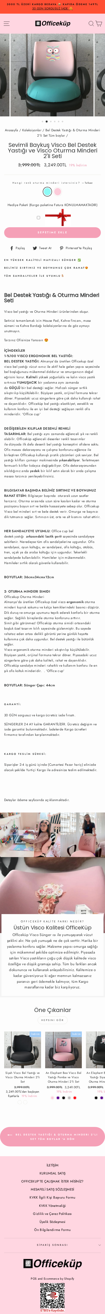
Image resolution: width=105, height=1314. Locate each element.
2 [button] (47, 122)
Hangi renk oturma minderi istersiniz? (52, 183)
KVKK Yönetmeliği (52, 1205)
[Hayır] (19, 1102)
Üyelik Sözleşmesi (53, 1221)
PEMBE (57, 191)
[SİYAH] (63, 1098)
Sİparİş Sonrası (52, 1245)
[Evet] (25, 1102)
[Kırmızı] (75, 1098)
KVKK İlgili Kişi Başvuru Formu (52, 1197)
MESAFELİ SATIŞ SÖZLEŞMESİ (52, 1189)
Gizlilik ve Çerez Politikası (52, 1213)
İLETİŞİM (53, 1165)
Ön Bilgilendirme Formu (52, 1229)
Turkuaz (47, 191)
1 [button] (43, 122)
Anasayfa (11, 130)
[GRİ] (69, 1098)
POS (34, 1278)
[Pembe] (52, 1098)
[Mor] (58, 1098)
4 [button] (55, 122)
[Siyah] (96, 1098)
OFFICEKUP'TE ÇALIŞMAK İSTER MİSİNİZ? (52, 1181)
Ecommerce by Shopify (59, 1278)
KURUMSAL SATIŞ (53, 1173)
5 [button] (59, 122)
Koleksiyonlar (32, 130)
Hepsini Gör (52, 1020)
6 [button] (63, 122)
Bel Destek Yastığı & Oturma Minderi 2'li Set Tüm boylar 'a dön (56, 1137)
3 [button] (51, 122)
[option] (52, 6)
